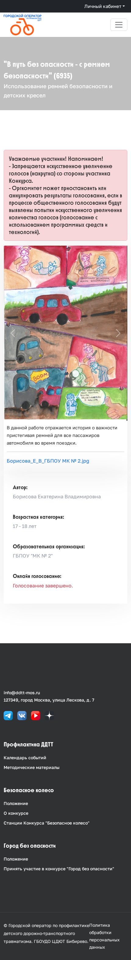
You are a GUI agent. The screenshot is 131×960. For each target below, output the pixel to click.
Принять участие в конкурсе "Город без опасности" (59, 868)
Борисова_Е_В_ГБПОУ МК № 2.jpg (48, 461)
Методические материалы (31, 767)
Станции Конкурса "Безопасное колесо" (47, 822)
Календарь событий (25, 757)
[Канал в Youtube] (35, 715)
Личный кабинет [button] (102, 6)
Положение (16, 803)
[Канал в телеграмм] (8, 715)
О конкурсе (16, 813)
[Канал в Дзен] (49, 715)
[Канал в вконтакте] (22, 715)
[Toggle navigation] (118, 25)
